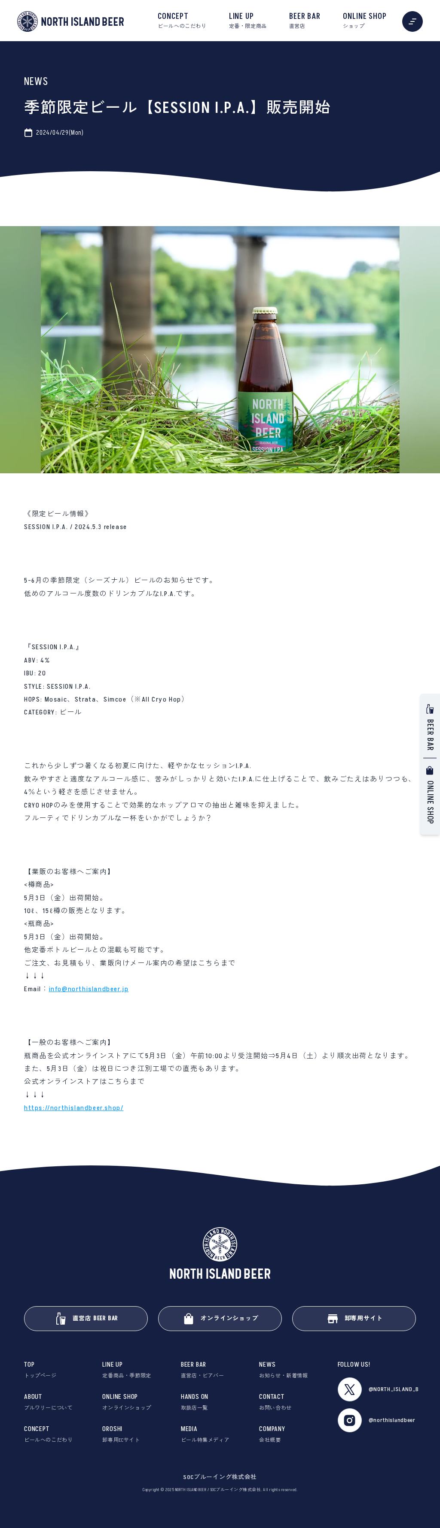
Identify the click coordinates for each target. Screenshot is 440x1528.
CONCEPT (182, 20)
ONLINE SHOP (365, 20)
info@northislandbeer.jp (89, 989)
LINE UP (248, 20)
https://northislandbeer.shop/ (73, 1108)
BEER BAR (305, 20)
